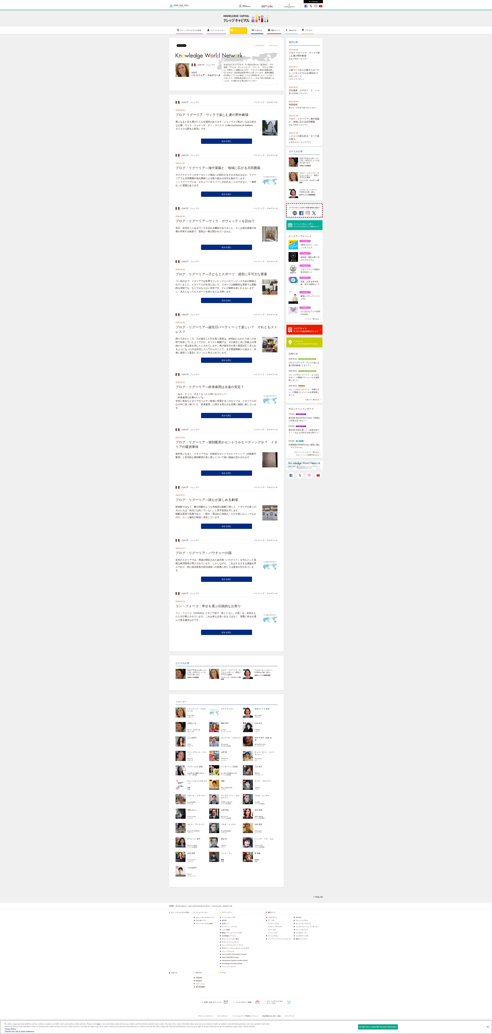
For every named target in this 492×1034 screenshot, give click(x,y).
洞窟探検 (293, 104)
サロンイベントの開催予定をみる (307, 455)
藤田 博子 (225, 723)
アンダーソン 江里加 (229, 767)
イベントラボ (272, 933)
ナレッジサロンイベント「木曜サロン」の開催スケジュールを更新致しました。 (304, 392)
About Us (292, 30)
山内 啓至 (258, 824)
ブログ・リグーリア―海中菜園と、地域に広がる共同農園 (218, 168)
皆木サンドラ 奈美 (262, 709)
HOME (171, 906)
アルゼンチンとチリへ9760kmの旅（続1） (264, 671)
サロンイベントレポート (229, 942)
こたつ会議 (225, 930)
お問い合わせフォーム (213, 1002)
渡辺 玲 (224, 839)
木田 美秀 (191, 853)
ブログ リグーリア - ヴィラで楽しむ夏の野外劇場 (212, 114)
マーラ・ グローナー (263, 781)
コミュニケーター (218, 30)
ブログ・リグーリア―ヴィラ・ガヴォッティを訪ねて (215, 221)
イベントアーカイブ (228, 967)
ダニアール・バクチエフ (231, 738)
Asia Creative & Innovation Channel (233, 954)
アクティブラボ (273, 923)
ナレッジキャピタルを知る (191, 30)
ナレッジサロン (272, 936)
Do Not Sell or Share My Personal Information (378, 1027)
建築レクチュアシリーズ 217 (231, 933)
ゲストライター (227, 709)
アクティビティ (240, 30)
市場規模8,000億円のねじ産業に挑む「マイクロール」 (304, 446)
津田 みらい (192, 810)
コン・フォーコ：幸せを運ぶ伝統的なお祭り (208, 606)
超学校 (223, 920)
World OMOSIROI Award (229, 957)
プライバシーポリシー (205, 1016)
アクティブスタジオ (275, 927)
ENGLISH (274, 46)
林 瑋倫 (257, 853)
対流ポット (225, 923)
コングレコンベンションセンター (306, 927)
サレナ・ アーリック (195, 824)
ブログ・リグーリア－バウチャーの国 (204, 553)
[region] (246, 1027)
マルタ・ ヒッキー (262, 795)
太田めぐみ (191, 723)
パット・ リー (226, 853)
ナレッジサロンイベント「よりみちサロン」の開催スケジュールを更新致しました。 (304, 377)
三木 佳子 (258, 767)
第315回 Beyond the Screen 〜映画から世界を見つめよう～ (304, 419)
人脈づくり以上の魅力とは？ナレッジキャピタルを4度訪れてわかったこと (304, 73)
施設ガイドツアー (301, 939)
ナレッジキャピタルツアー (204, 917)
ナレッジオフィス (301, 930)
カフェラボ (272, 930)
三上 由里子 (192, 738)
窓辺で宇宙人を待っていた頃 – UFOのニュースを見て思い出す (197, 672)
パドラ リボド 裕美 (195, 767)
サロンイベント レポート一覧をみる (306, 452)
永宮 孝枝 (258, 810)
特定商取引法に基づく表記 (271, 1016)
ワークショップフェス (228, 927)
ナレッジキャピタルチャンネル (275, 1002)
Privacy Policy (10, 1029)
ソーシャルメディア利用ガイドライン (245, 1016)
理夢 (223, 781)
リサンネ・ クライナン (196, 795)
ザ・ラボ (270, 920)
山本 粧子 (258, 723)
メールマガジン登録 (243, 1002)
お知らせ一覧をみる (312, 399)
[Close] (488, 1027)
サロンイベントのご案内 (229, 939)
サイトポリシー (222, 1016)
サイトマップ (289, 1016)
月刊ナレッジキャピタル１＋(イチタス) (234, 948)
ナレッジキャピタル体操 (203, 923)
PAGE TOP (319, 897)
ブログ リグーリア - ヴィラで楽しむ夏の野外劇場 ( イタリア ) (304, 364)
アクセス (308, 30)
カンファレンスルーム (302, 923)
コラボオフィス (300, 933)
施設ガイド (275, 30)
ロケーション (199, 984)
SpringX (297, 917)
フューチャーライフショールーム (278, 939)
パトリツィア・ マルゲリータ (222, 906)
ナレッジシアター (301, 920)
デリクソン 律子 (193, 839)
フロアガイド (271, 917)
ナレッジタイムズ (227, 951)
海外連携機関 (199, 987)
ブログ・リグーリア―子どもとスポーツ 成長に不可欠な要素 (221, 274)
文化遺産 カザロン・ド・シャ (304, 90)
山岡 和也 (225, 810)
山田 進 (224, 752)
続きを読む (226, 141)
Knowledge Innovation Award (231, 963)
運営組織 (198, 978)
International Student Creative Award (233, 960)
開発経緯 (198, 981)
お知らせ (258, 30)
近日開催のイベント (228, 936)
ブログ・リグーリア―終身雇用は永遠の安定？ (210, 387)
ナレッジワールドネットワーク (199, 906)
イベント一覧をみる (312, 319)
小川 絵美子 (192, 868)
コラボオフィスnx (301, 936)
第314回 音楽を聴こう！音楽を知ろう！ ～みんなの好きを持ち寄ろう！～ (304, 432)
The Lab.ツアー (200, 920)
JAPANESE (259, 46)
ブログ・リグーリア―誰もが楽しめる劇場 (207, 500)
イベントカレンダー (228, 917)
